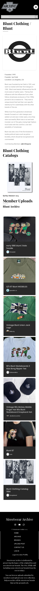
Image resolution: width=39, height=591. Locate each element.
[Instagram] (15, 525)
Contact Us (19, 547)
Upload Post (19, 544)
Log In (16, 551)
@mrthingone (26, 144)
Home (16, 533)
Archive (17, 536)
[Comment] (24, 525)
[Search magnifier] (36, 16)
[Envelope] (19, 525)
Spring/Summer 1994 (11, 195)
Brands (17, 540)
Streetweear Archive (19, 529)
